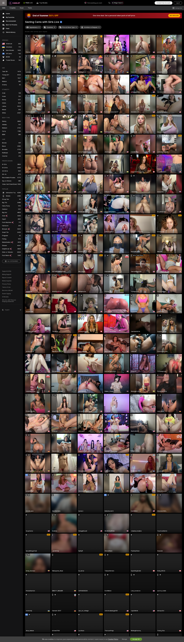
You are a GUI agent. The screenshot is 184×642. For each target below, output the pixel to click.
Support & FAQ (6, 271)
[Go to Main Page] (14, 3)
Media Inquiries (7, 281)
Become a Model (7, 290)
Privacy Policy (6, 284)
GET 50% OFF (174, 15)
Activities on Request (90, 27)
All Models (5, 297)
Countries (50, 27)
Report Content (7, 277)
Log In (178, 3)
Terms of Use (6, 287)
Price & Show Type (68, 27)
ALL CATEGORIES (12, 261)
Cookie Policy (113, 639)
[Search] (109, 2)
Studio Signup (6, 293)
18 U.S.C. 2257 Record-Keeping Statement (9, 300)
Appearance (33, 27)
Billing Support (6, 274)
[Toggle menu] (3, 3)
